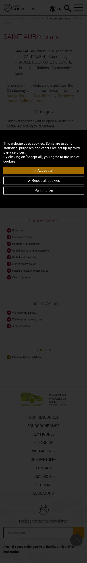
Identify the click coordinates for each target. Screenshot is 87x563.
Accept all (45, 170)
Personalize (44, 190)
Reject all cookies (45, 180)
